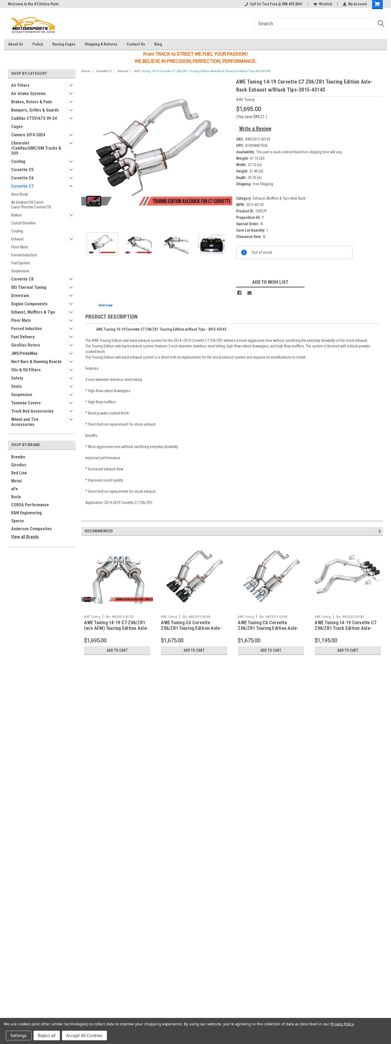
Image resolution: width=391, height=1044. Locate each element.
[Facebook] (239, 293)
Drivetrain (20, 295)
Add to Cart (117, 650)
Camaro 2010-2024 (28, 134)
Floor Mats (19, 247)
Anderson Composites (31, 528)
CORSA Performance (30, 504)
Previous (86, 153)
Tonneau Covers (26, 402)
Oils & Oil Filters (26, 369)
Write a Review (255, 128)
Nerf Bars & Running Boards (36, 361)
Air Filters (20, 85)
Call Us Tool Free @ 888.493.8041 (276, 4)
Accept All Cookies (84, 1035)
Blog (158, 44)
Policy (37, 44)
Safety (17, 378)
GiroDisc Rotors (25, 345)
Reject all (47, 1035)
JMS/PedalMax (24, 353)
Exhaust (17, 239)
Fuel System (20, 263)
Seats (16, 386)
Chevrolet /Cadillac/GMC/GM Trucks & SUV (36, 148)
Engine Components (29, 303)
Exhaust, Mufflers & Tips (33, 312)
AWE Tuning (92, 617)
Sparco (17, 520)
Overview (105, 305)
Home (85, 71)
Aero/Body (19, 194)
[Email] (249, 293)
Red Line (19, 472)
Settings (18, 1035)
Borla (16, 496)
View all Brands (25, 536)
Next (227, 153)
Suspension (20, 271)
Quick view (117, 608)
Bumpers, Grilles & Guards (35, 110)
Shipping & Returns (101, 44)
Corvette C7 (22, 186)
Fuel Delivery (23, 336)
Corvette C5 (22, 169)
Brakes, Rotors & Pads (31, 101)
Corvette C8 (22, 279)
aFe (14, 488)
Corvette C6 (22, 177)
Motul (16, 480)
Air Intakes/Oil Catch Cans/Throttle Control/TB (31, 204)
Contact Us (136, 44)
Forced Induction (24, 255)
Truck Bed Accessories (32, 411)
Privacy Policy (341, 1023)
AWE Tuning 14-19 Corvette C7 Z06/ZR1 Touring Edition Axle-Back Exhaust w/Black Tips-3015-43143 (202, 71)
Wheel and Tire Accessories (25, 422)
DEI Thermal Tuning (28, 287)
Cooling (18, 161)
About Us (15, 44)
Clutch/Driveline (23, 223)
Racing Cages (63, 44)
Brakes (16, 215)
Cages (17, 126)
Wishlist (325, 4)
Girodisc (18, 464)
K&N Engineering (26, 512)
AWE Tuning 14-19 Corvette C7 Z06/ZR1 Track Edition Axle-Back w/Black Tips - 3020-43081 (347, 628)
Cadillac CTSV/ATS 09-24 (34, 118)
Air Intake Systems (28, 93)
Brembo (18, 456)
